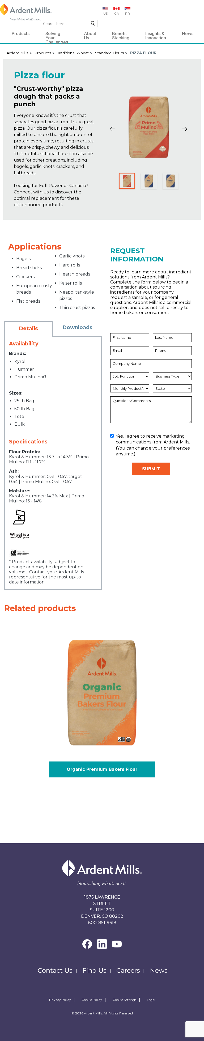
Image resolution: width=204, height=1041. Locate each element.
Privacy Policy (60, 1000)
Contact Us (55, 970)
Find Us (94, 970)
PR (127, 13)
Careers (128, 970)
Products (20, 33)
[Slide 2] (149, 181)
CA (116, 13)
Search (91, 24)
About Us (90, 34)
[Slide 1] (127, 181)
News (187, 33)
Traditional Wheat (73, 53)
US (105, 13)
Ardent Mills (17, 53)
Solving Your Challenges (56, 34)
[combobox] (69, 23)
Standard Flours (109, 53)
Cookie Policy (92, 1000)
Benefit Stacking (120, 34)
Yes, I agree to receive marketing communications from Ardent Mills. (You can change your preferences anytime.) (153, 445)
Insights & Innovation (155, 34)
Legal (151, 1000)
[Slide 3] (170, 181)
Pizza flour (143, 53)
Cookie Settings (124, 1000)
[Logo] (26, 12)
